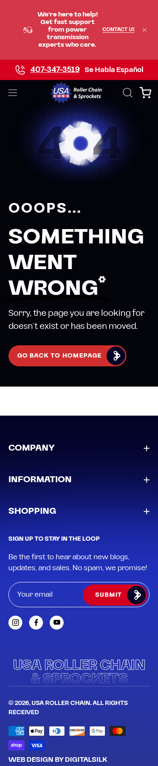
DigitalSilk (86, 759)
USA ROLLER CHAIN (61, 703)
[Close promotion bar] (144, 30)
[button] (127, 93)
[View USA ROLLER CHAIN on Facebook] (36, 623)
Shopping (32, 511)
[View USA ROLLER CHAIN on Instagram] (15, 623)
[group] (79, 29)
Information (40, 480)
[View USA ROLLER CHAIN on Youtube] (57, 623)
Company (31, 448)
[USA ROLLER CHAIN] (79, 92)
